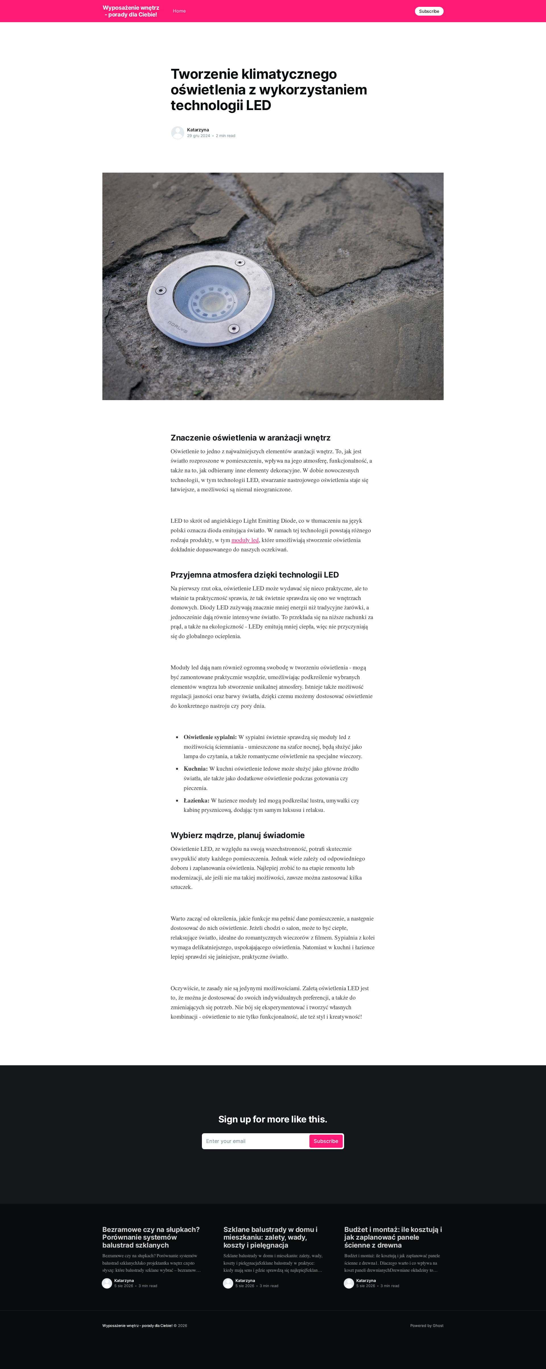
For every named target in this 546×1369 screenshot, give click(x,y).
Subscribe (429, 11)
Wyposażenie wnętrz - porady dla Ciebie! (131, 11)
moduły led (245, 540)
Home (179, 11)
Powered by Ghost (427, 1325)
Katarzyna (198, 130)
